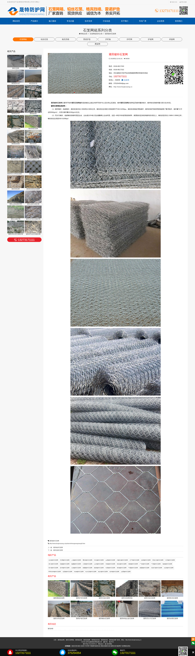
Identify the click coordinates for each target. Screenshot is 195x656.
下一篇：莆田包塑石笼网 (55, 550)
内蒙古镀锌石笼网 (122, 560)
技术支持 (88, 21)
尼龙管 (82, 646)
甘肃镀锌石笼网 (110, 568)
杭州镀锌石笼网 (114, 571)
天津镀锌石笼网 (64, 560)
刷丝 (78, 646)
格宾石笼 (74, 646)
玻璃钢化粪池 (126, 646)
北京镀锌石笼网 (53, 560)
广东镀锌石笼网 (144, 564)
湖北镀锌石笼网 (121, 564)
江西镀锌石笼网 (87, 564)
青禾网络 (109, 644)
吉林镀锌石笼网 (146, 560)
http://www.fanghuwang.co (123, 87)
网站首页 (16, 21)
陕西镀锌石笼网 (99, 568)
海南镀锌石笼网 (167, 564)
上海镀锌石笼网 (76, 560)
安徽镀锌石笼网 (64, 564)
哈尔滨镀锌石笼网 (90, 571)
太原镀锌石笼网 (168, 568)
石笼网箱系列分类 (96, 34)
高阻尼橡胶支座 (105, 646)
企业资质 (160, 21)
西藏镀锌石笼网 (87, 568)
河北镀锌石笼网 (99, 560)
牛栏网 (87, 646)
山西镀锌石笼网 (110, 560)
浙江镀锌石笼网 (53, 564)
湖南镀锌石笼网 (133, 564)
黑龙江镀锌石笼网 (157, 560)
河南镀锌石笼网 (110, 564)
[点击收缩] (193, 652)
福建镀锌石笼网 (76, 564)
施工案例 (52, 21)
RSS (112, 642)
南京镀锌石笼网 (103, 571)
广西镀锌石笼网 (156, 564)
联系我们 (178, 21)
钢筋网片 (119, 646)
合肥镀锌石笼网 (125, 571)
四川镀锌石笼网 (53, 568)
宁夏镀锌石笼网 (133, 568)
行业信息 (106, 21)
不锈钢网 (92, 646)
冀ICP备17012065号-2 (90, 644)
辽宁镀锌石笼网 (134, 560)
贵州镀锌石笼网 (64, 568)
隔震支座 (97, 646)
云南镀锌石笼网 (76, 568)
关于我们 (124, 21)
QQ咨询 (126, 80)
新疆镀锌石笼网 (144, 568)
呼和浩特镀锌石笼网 (55, 571)
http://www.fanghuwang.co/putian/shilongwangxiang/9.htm (67, 543)
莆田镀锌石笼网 (54, 541)
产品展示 (34, 21)
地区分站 (174, 2)
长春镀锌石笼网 (79, 571)
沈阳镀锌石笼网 (67, 571)
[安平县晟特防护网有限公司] (63, 11)
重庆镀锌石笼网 (87, 560)
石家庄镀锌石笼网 (156, 568)
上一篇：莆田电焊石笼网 (55, 547)
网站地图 (184, 2)
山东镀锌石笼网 (99, 564)
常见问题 (70, 21)
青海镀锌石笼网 (121, 568)
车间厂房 (142, 21)
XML (106, 642)
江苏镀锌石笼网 (170, 560)
